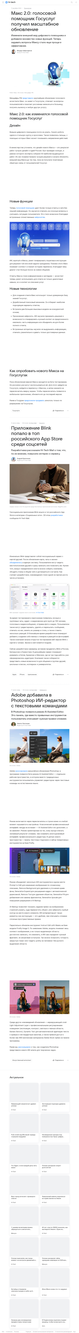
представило (27, 98)
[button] (39, 746)
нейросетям (39, 217)
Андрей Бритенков (23, 458)
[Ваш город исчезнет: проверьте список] (24, 1189)
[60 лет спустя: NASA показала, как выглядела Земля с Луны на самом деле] (54, 1220)
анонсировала (21, 771)
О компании (9, 1331)
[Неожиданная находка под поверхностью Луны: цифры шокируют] (54, 1128)
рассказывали (24, 1047)
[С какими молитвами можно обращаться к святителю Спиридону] (24, 1220)
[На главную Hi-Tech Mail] (11, 2)
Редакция (28, 1331)
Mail (3, 1331)
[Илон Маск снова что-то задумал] (54, 1282)
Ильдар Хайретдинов (24, 50)
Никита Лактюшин (23, 723)
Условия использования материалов (43, 1331)
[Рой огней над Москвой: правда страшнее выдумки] (24, 1128)
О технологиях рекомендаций (63, 1331)
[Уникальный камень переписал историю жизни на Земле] (54, 1189)
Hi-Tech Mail (33, 423)
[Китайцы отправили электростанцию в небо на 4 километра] (24, 1282)
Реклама (16, 1331)
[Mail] (6, 2)
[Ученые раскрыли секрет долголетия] (54, 1159)
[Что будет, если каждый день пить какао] (24, 1159)
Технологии (27, 8)
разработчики (57, 515)
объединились (16, 562)
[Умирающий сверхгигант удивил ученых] (24, 1097)
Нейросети (43, 690)
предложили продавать (34, 400)
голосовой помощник (25, 208)
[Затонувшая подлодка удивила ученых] (54, 1097)
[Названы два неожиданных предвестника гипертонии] (24, 1313)
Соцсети (42, 423)
